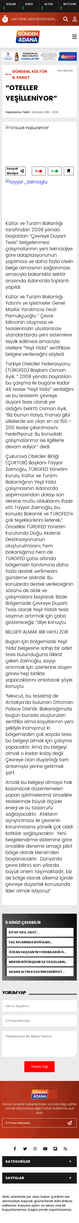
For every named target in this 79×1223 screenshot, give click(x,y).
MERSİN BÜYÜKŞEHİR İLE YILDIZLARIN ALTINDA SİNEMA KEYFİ (37, 962)
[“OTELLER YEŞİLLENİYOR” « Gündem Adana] (27, 36)
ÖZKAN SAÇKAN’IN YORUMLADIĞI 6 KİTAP (36, 952)
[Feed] (65, 1149)
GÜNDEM (21, 71)
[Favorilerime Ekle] (69, 171)
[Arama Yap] (63, 19)
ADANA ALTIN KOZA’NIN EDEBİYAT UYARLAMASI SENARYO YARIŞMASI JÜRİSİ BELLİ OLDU (40, 972)
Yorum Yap (39, 1066)
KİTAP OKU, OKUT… (24, 932)
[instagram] (35, 1149)
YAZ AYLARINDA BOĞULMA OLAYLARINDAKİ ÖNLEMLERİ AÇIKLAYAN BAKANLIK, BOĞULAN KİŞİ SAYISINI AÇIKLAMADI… (39, 942)
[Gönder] (71, 1122)
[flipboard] (55, 1149)
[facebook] (15, 1149)
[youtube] (45, 1149)
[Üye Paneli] (72, 19)
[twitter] (25, 1149)
